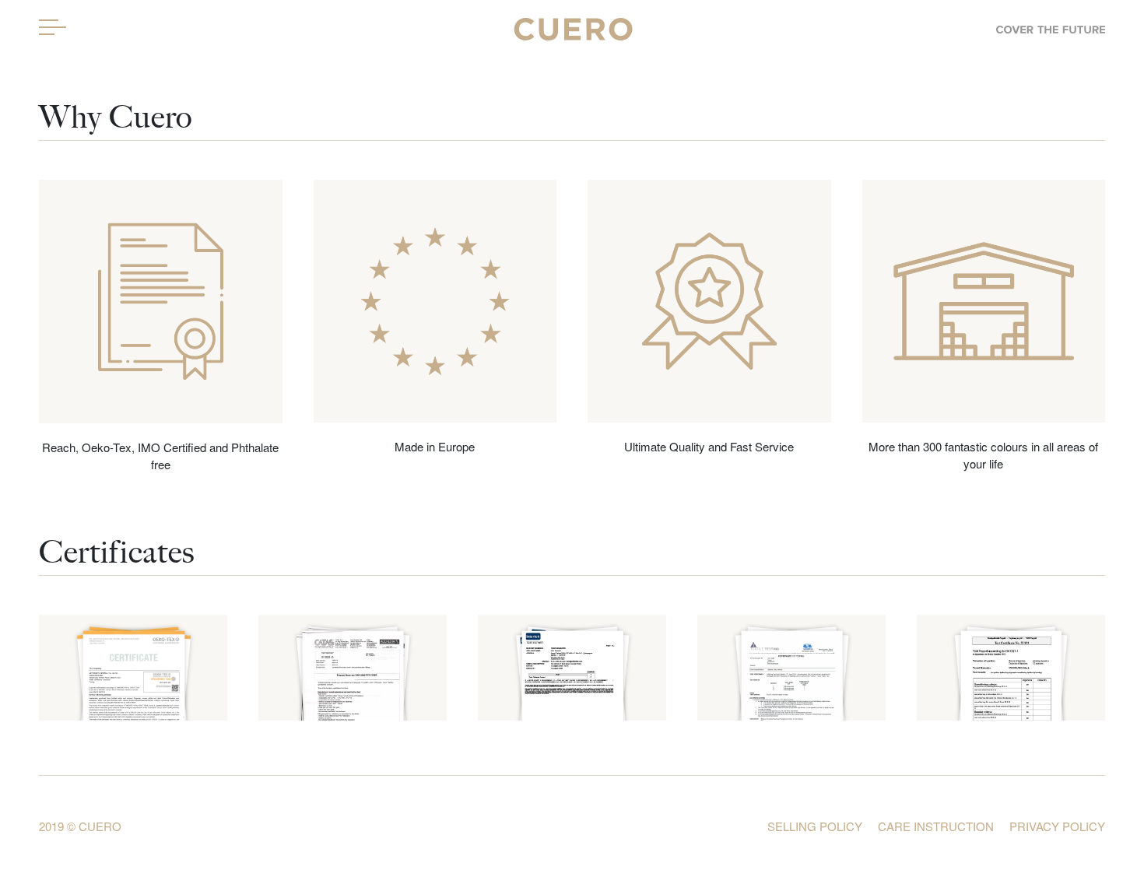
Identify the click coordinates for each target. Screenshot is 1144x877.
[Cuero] (572, 27)
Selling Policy (814, 826)
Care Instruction (936, 826)
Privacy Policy (1057, 826)
